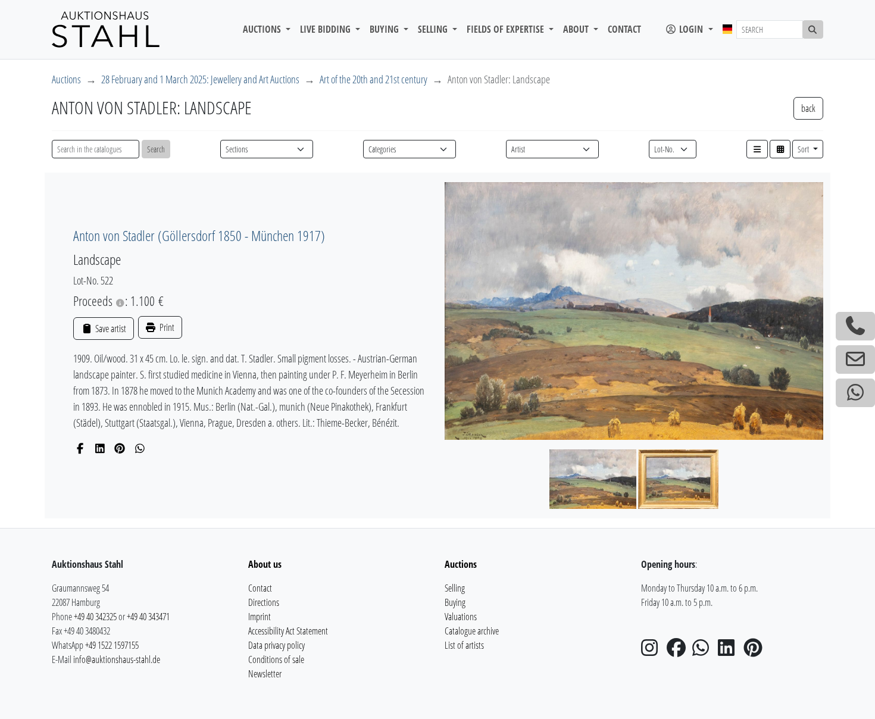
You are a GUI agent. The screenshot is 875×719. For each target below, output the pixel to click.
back (808, 108)
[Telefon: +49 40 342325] (855, 326)
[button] (757, 149)
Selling (455, 588)
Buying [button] (385, 29)
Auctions (66, 79)
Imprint (259, 616)
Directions (263, 602)
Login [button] (691, 29)
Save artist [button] (109, 328)
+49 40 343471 (148, 616)
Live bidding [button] (326, 29)
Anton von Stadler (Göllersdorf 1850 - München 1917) (199, 235)
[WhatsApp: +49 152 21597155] (855, 393)
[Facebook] (80, 448)
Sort (804, 149)
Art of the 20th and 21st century (373, 79)
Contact (624, 29)
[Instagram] (653, 651)
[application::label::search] (813, 29)
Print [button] (166, 327)
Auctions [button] (263, 29)
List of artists (464, 645)
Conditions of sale (276, 659)
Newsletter (265, 673)
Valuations (461, 616)
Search (156, 149)
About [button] (577, 29)
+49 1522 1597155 (112, 645)
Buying (455, 602)
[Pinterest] (120, 448)
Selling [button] (434, 29)
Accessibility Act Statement (288, 630)
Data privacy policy (276, 645)
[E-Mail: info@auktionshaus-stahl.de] (855, 359)
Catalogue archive (472, 630)
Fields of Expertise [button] (506, 29)
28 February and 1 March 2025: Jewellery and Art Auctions (200, 79)
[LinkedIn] (100, 448)
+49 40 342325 (95, 616)
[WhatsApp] (140, 448)
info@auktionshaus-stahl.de (116, 659)
